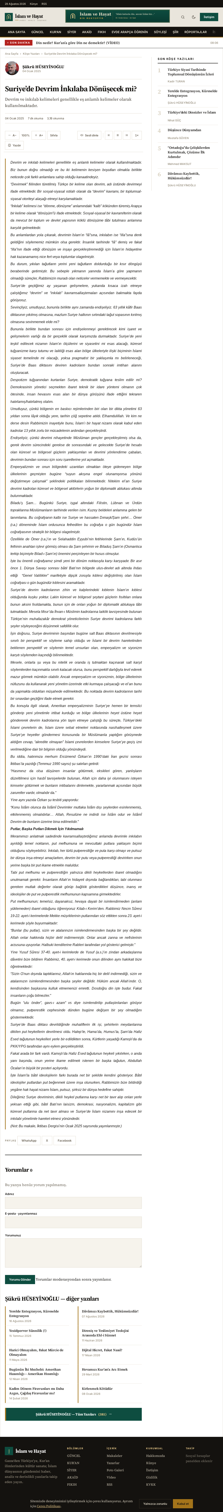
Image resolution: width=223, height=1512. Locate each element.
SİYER (71, 32)
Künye (34, 3)
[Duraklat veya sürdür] (118, 135)
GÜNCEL (37, 32)
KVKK (151, 1484)
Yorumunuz (13, 1235)
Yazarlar (113, 1463)
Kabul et (183, 1503)
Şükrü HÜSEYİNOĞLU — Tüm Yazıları (74, 1414)
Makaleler (114, 1455)
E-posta (21, 1213)
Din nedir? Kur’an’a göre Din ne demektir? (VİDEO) (78, 42)
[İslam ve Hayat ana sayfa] (31, 17)
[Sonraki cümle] (126, 135)
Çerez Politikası (49, 1506)
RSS (44, 3)
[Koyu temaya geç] (193, 17)
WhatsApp (29, 1140)
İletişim (209, 17)
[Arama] (182, 17)
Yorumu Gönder (20, 1279)
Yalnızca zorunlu (155, 1503)
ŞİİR (175, 32)
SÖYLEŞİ (160, 32)
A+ (41, 135)
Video (111, 1477)
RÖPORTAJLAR (195, 32)
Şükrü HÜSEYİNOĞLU (43, 66)
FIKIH (102, 32)
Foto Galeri (115, 1470)
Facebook (65, 1140)
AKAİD (87, 32)
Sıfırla (53, 135)
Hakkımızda (155, 1455)
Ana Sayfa (16, 32)
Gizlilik (151, 1477)
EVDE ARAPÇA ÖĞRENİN (130, 32)
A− (15, 135)
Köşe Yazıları (31, 53)
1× (137, 135)
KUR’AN (55, 32)
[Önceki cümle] (109, 135)
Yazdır (17, 145)
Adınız (9, 1194)
